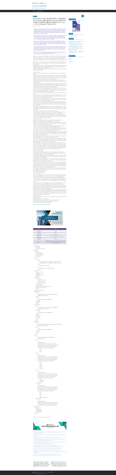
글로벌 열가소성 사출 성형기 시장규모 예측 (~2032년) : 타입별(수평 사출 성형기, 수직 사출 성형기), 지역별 (76, 52)
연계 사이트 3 (71, 61)
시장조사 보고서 (35, 16)
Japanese (70, 62)
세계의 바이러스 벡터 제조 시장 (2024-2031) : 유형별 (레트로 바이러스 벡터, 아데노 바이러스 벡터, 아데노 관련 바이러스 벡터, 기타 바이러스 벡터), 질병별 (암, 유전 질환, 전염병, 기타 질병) (58, 463)
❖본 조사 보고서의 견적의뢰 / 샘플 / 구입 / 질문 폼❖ (41, 417)
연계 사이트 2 (71, 59)
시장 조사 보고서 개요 (39, 11)
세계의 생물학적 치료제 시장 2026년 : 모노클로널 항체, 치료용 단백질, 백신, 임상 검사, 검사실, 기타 (48, 437)
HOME (34, 11)
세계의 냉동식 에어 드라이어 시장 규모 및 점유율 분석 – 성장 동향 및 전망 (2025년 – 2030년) (47, 455)
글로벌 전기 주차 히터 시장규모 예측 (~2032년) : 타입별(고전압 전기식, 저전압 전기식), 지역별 (47, 454)
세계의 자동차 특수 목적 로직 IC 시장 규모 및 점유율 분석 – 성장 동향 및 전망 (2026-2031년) (47, 449)
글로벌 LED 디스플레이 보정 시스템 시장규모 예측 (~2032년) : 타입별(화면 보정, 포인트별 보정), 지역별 (48, 446)
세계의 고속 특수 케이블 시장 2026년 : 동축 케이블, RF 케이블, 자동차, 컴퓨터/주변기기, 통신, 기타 (48, 448)
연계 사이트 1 (71, 58)
